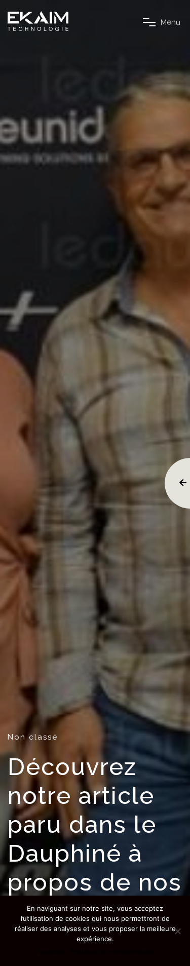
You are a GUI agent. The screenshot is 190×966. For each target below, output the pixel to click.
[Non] (177, 931)
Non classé (33, 737)
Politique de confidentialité (113, 952)
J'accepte (49, 952)
